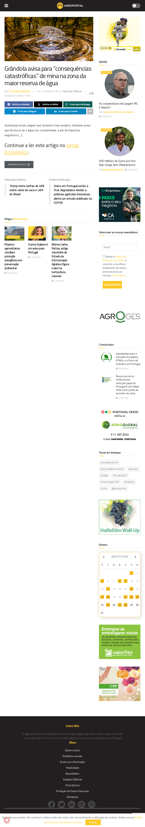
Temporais (129, 481)
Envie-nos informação (72, 762)
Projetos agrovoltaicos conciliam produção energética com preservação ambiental (13, 256)
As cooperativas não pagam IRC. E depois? (118, 105)
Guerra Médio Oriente (112, 469)
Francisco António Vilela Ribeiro (118, 112)
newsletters (118, 275)
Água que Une (119, 488)
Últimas (78, 91)
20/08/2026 (123, 368)
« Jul (103, 557)
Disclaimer (72, 797)
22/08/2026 (11, 273)
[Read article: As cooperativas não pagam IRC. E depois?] (119, 84)
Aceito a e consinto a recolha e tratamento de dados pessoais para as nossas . (115, 266)
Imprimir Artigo (17, 164)
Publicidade (72, 768)
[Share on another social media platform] (90, 111)
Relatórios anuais (72, 756)
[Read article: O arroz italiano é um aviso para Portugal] (38, 233)
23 (137, 597)
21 (125, 597)
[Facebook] (53, 804)
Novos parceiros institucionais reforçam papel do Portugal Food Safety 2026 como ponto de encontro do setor (127, 384)
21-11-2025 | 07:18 (47, 91)
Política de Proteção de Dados (115, 258)
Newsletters (72, 773)
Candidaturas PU (109, 462)
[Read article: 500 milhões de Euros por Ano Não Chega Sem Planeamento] (119, 141)
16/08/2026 (106, 116)
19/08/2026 (123, 397)
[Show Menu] (6, 5)
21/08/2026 (35, 257)
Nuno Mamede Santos (113, 169)
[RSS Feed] (92, 804)
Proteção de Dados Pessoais (72, 791)
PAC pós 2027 (120, 475)
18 (108, 597)
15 (131, 589)
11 (108, 589)
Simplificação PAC (110, 481)
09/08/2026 (131, 169)
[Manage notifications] (7, 820)
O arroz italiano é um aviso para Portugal (38, 248)
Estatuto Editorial (72, 779)
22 (131, 597)
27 (119, 605)
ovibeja (104, 475)
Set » (135, 557)
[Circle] (73, 804)
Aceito (93, 822)
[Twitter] (63, 804)
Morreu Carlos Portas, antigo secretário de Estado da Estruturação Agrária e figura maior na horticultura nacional (60, 260)
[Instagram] (83, 804)
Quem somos (72, 750)
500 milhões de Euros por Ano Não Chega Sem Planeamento (117, 163)
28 (125, 605)
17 (102, 597)
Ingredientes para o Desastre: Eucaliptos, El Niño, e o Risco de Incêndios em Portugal (128, 359)
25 (108, 605)
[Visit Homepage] (70, 5)
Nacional (68, 91)
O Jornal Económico (19, 91)
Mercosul (133, 469)
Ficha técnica (72, 785)
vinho (104, 488)
